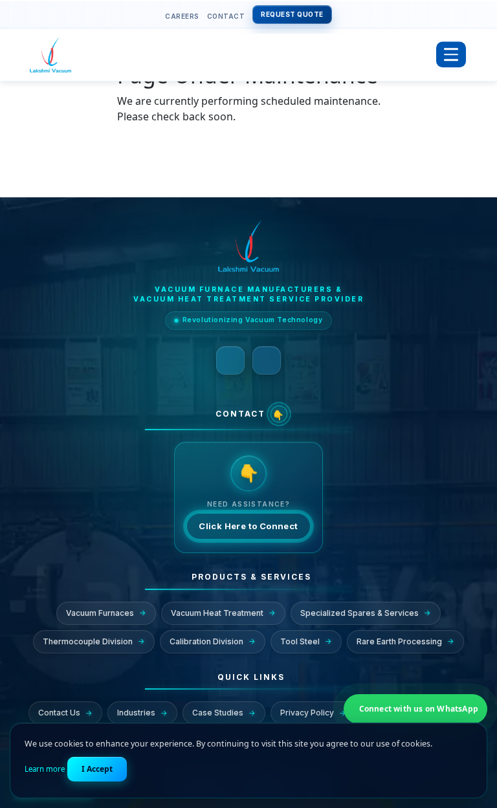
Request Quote (292, 14)
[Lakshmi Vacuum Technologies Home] (248, 246)
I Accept (97, 768)
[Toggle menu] (451, 55)
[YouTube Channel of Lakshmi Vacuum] (266, 360)
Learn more (45, 769)
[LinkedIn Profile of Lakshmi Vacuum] (230, 360)
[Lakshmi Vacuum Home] (229, 55)
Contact (226, 16)
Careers (182, 16)
